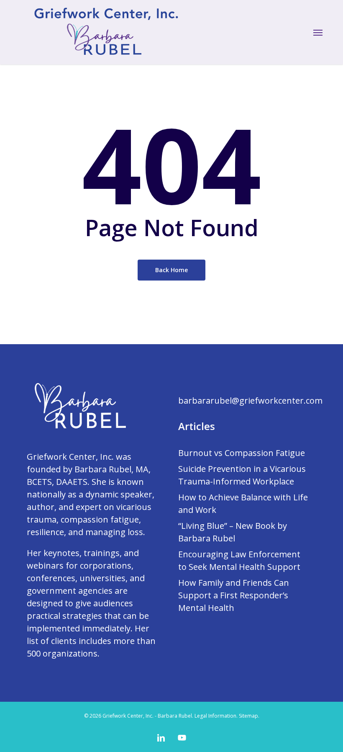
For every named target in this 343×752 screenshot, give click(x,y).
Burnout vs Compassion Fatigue (241, 452)
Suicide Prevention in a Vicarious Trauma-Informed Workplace (242, 475)
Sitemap (248, 715)
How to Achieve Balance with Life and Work (243, 503)
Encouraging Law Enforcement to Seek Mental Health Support (239, 560)
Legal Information (215, 715)
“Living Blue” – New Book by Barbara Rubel (232, 532)
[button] (318, 32)
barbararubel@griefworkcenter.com (250, 400)
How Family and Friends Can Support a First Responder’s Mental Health (233, 595)
